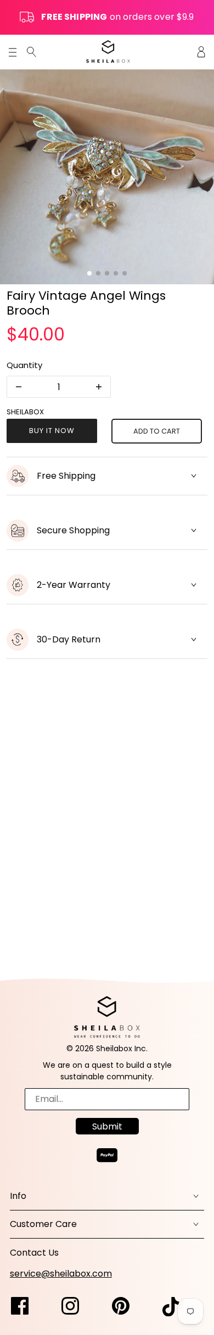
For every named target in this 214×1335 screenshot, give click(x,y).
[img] (31, 51)
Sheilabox (25, 412)
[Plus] (98, 386)
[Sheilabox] (108, 51)
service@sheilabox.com (61, 1273)
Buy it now (52, 430)
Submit (107, 1126)
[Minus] (18, 386)
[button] (89, 273)
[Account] (201, 51)
